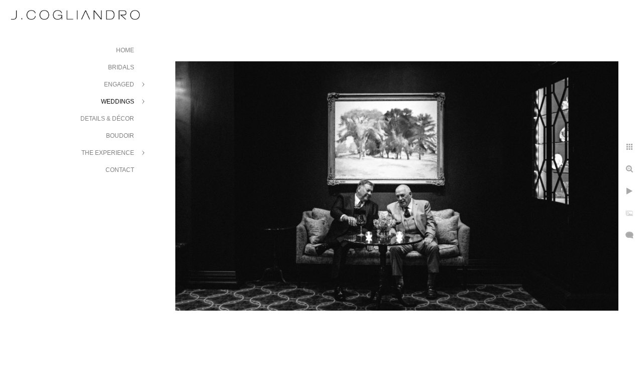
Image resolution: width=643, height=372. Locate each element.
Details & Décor (107, 118)
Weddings (117, 101)
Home (125, 50)
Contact (119, 169)
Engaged (119, 84)
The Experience (107, 152)
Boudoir (120, 135)
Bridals (121, 67)
